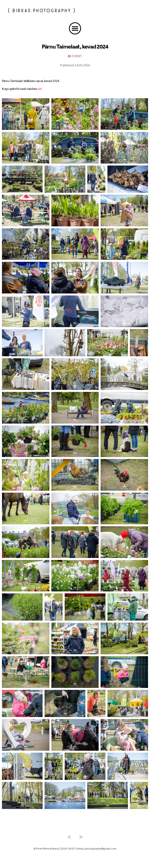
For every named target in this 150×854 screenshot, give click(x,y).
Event (77, 56)
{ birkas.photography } (42, 10)
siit (40, 89)
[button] (75, 28)
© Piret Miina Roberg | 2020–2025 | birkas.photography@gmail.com (75, 848)
